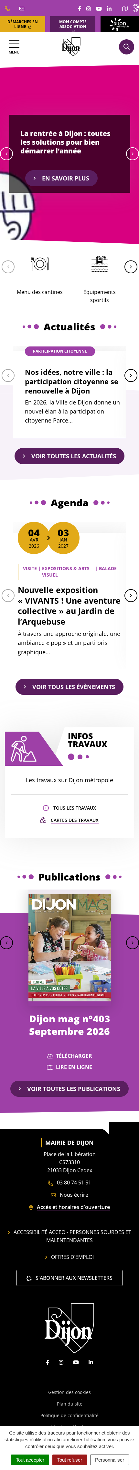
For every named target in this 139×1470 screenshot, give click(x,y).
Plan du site (69, 1404)
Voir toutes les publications (73, 1089)
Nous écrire (73, 1194)
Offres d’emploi (72, 1257)
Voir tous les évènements (73, 687)
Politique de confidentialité (69, 1415)
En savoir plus (65, 178)
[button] (6, 153)
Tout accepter (30, 1460)
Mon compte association (73, 24)
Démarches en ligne (22, 24)
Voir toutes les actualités (73, 456)
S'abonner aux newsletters (73, 1277)
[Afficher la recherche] (126, 46)
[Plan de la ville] (125, 8)
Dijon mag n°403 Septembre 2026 (69, 1025)
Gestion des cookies (69, 1392)
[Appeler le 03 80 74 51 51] (7, 8)
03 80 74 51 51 (73, 1182)
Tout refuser (69, 1460)
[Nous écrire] (22, 8)
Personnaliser (109, 1460)
